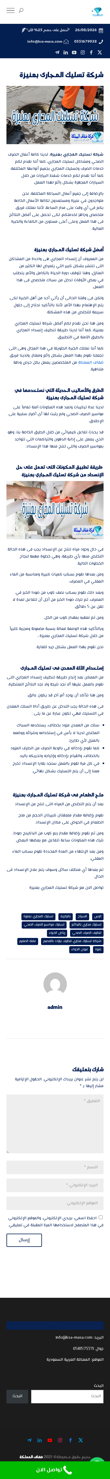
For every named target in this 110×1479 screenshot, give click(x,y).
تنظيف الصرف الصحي (86, 933)
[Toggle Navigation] (10, 12)
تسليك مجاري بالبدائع (86, 925)
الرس (97, 916)
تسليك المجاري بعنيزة (38, 916)
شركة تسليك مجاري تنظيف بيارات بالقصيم (72, 941)
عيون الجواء (79, 949)
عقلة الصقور (27, 941)
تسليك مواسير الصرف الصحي (44, 925)
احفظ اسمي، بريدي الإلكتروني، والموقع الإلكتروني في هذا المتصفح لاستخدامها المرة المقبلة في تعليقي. (56, 1222)
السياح (82, 916)
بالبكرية (65, 916)
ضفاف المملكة (91, 363)
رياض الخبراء (57, 933)
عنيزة (98, 949)
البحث (99, 1386)
